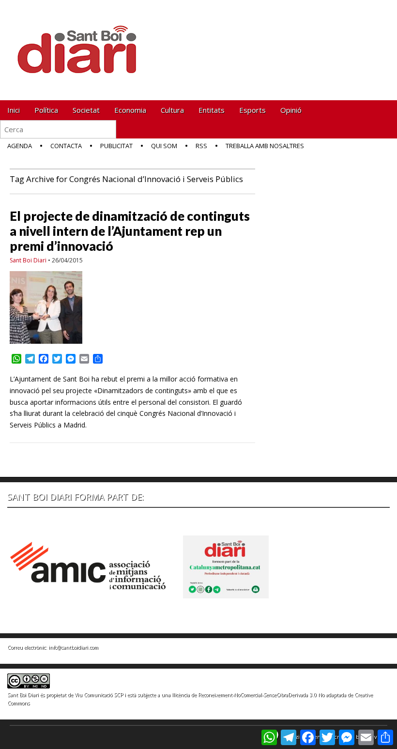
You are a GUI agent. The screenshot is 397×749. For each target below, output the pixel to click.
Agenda (19, 145)
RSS (201, 145)
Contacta (66, 145)
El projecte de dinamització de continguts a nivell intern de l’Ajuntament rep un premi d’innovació (130, 231)
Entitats (211, 110)
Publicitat (116, 145)
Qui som (164, 145)
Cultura (172, 110)
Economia (130, 110)
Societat (86, 110)
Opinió (291, 110)
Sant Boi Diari (28, 260)
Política (46, 110)
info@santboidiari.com (73, 647)
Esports (252, 110)
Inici (13, 110)
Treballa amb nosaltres (265, 145)
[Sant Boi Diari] (82, 43)
